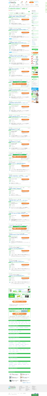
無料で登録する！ (20, 313)
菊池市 (22, 323)
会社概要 (9, 393)
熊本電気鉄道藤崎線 (21, 327)
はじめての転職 (33, 387)
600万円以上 (10, 351)
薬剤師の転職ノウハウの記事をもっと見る (26, 382)
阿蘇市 (29, 323)
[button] (29, 15)
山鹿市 (19, 323)
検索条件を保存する (36, 50)
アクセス (11, 393)
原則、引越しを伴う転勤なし (11, 344)
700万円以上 (17, 351)
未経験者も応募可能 (17, 344)
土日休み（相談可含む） (34, 43)
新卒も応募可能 (21, 344)
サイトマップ (20, 390)
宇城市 (26, 323)
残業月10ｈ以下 (24, 364)
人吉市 (9, 323)
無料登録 (31, 2)
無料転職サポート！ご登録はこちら (19, 301)
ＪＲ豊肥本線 (17, 327)
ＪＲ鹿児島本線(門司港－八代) (12, 327)
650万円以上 (13, 351)
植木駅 (9, 331)
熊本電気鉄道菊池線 (26, 327)
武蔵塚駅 (20, 331)
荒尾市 (12, 323)
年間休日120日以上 (33, 42)
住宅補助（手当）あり (27, 344)
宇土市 (24, 323)
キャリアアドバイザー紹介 (28, 387)
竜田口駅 (12, 331)
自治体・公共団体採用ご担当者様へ (22, 387)
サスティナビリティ (15, 393)
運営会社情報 (27, 390)
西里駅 (15, 331)
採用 (18, 393)
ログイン (36, 2)
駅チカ (28, 364)
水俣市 (14, 323)
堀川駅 (17, 331)
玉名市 (17, 323)
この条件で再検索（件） (35, 49)
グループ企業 (21, 393)
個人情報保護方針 (24, 393)
